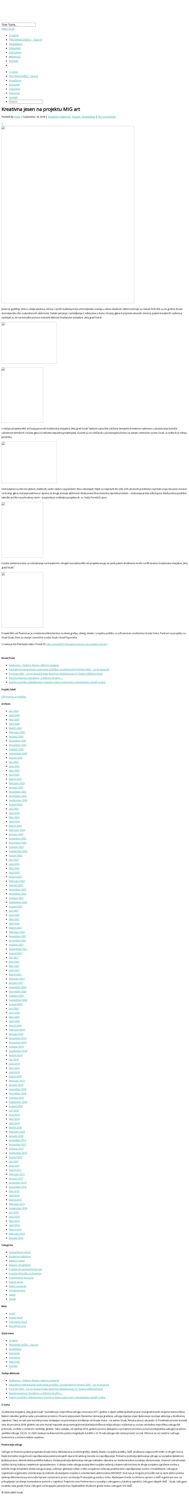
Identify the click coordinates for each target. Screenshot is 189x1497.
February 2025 (17, 783)
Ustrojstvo (14, 89)
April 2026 (14, 723)
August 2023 (15, 855)
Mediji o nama (17, 1260)
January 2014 (16, 1238)
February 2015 (17, 1204)
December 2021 (17, 936)
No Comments (107, 116)
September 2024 (18, 800)
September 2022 (18, 902)
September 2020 (18, 1000)
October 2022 (16, 898)
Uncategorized (17, 1290)
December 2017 (17, 1140)
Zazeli (12, 1299)
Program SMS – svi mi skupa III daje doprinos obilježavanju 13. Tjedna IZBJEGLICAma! (56, 673)
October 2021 (16, 944)
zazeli (12, 1294)
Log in (12, 1313)
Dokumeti (14, 84)
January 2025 (16, 787)
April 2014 (14, 1225)
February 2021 (17, 978)
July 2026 (13, 711)
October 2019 (16, 1046)
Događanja (15, 80)
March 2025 (15, 779)
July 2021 (13, 957)
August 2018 (15, 1106)
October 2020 (16, 995)
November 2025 (17, 745)
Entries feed (16, 1317)
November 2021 (17, 940)
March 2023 (15, 876)
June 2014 (14, 1216)
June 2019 (14, 1063)
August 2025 (15, 757)
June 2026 (14, 715)
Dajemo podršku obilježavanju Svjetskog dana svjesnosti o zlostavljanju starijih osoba (57, 682)
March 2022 (15, 927)
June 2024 (14, 813)
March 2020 (15, 1025)
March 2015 (15, 1199)
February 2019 (17, 1080)
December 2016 (17, 1182)
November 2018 (17, 1093)
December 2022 (17, 889)
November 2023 (17, 842)
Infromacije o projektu (13, 696)
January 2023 (16, 885)
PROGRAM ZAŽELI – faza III (25, 39)
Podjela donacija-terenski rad (25, 1269)
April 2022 (14, 923)
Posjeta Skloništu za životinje (25, 1273)
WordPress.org (17, 1326)
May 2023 (14, 868)
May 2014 (14, 1221)
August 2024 (15, 804)
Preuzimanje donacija (21, 1277)
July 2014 (13, 1212)
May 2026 (14, 719)
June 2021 (14, 961)
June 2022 (14, 915)
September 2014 (18, 1208)
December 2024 (17, 791)
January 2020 (16, 1034)
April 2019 (14, 1072)
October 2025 (16, 749)
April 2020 (14, 1021)
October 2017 (16, 1148)
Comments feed (18, 1322)
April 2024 (14, 821)
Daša (17, 116)
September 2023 (18, 851)
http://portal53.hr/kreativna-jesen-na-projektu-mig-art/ (77, 644)
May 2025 (14, 770)
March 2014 (15, 1229)
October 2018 (16, 1097)
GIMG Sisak (7, 28)
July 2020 (13, 1008)
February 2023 (17, 881)
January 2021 (16, 983)
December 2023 (17, 838)
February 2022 (17, 932)
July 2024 (13, 808)
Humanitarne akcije (20, 1252)
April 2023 (14, 872)
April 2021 (14, 970)
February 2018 (17, 1131)
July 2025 (13, 762)
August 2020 (15, 1004)
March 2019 (15, 1076)
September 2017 (18, 1153)
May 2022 (14, 919)
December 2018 (17, 1089)
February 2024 (17, 830)
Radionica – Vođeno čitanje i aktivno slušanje (34, 665)
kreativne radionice (59, 116)
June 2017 (14, 1165)
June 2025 (14, 766)
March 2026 (15, 728)
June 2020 (14, 1012)
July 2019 (13, 1059)
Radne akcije (16, 1282)
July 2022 (13, 910)
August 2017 (15, 1157)
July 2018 (13, 1110)
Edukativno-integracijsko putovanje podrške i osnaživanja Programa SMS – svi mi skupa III (59, 669)
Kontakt (13, 61)
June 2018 (14, 1114)
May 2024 (14, 817)
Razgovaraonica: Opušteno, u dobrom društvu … (36, 678)
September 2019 (18, 1051)
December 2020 (17, 987)
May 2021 (14, 966)
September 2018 (18, 1102)
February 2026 (17, 732)
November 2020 (17, 991)
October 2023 (16, 847)
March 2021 (15, 974)
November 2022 (17, 893)
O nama (13, 72)
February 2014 (17, 1233)
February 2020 (17, 1029)
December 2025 (17, 740)
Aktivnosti (14, 93)
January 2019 (16, 1085)
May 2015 (14, 1191)
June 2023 (14, 864)
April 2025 (14, 774)
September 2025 (18, 753)
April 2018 (14, 1123)
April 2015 (14, 1195)
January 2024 (16, 834)
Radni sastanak (17, 1286)
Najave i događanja (83, 116)
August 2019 (15, 1055)
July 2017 (13, 1161)
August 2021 (15, 953)
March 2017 (15, 1170)
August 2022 (15, 906)
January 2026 (16, 736)
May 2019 (14, 1068)
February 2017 (17, 1174)
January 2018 (16, 1136)
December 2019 (17, 1038)
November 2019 (17, 1042)
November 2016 (17, 1187)
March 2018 (15, 1127)
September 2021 (18, 949)
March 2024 (15, 825)
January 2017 (16, 1178)
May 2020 (14, 1017)
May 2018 (14, 1119)
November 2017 (17, 1144)
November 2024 (17, 796)
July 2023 (13, 859)
